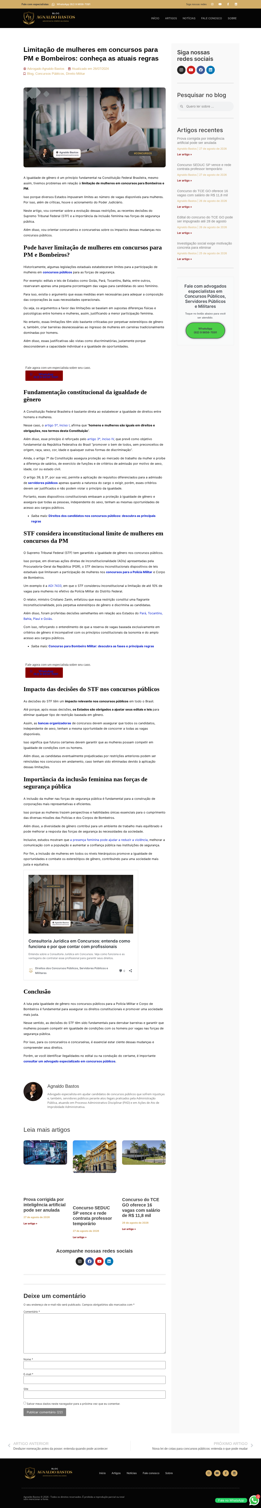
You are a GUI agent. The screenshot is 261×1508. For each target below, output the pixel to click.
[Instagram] (212, 4)
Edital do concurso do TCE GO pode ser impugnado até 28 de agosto (205, 219)
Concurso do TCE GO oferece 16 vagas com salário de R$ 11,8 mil (141, 1207)
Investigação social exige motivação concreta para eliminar (204, 245)
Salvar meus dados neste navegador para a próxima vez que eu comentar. (73, 1403)
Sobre (232, 18)
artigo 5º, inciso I (57, 425)
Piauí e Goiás (42, 619)
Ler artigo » (30, 1223)
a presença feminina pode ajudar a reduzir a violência (109, 840)
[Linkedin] (236, 4)
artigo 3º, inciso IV (100, 439)
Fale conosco (211, 18)
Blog (30, 73)
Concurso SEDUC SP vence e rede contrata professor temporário (92, 1215)
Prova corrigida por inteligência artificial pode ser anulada (45, 1204)
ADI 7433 (55, 586)
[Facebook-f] (228, 4)
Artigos (171, 18)
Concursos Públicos (49, 73)
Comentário (32, 1311)
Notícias (189, 18)
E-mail (28, 1374)
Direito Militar (75, 73)
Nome (28, 1359)
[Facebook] (89, 1261)
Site (26, 1389)
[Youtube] (220, 4)
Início (155, 18)
